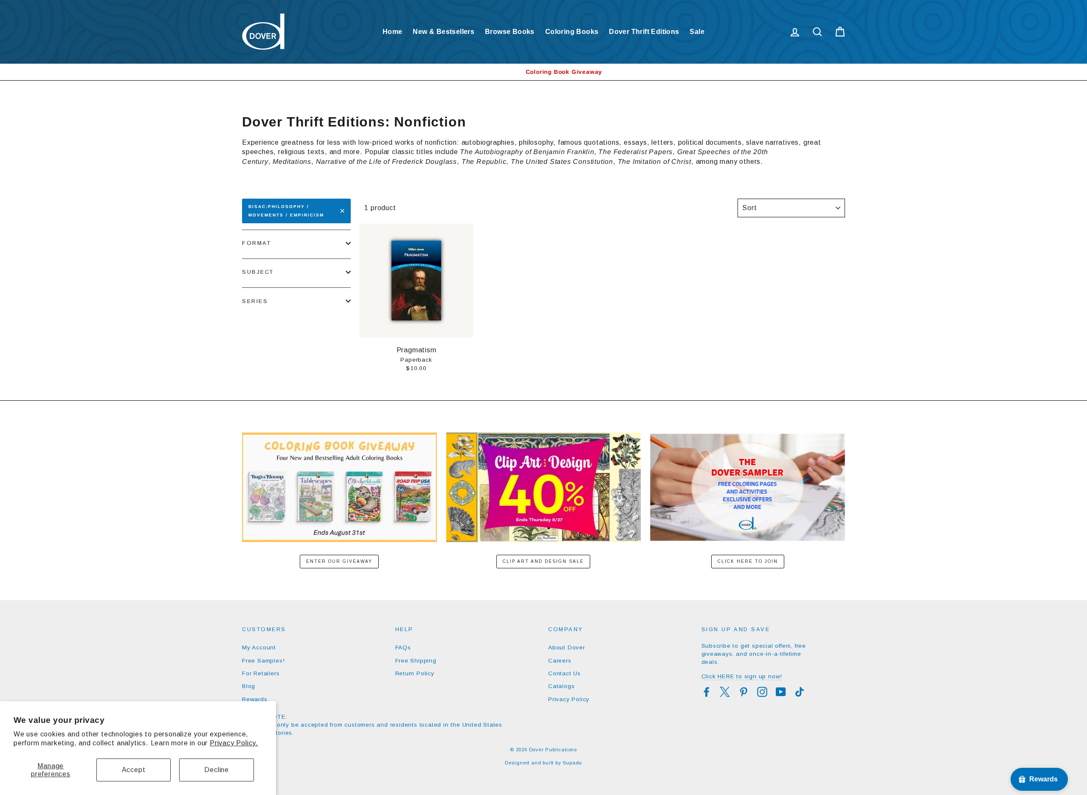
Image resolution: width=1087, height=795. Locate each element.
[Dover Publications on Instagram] (762, 692)
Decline (216, 769)
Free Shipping (415, 660)
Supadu (572, 762)
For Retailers (260, 673)
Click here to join (748, 561)
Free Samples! (263, 660)
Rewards (255, 699)
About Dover (566, 647)
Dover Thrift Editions (644, 31)
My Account (259, 647)
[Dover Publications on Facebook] (706, 692)
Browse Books (510, 31)
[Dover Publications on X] (725, 692)
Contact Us (564, 673)
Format (256, 243)
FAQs (403, 647)
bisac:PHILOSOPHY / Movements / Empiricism (286, 210)
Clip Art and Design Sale (543, 561)
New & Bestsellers (443, 31)
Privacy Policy (568, 699)
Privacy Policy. (234, 743)
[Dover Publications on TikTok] (799, 692)
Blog (248, 686)
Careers (560, 660)
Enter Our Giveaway (339, 561)
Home (393, 31)
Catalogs (561, 686)
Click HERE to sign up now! (742, 676)
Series (255, 301)
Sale (697, 31)
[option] (543, 72)
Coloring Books (572, 31)
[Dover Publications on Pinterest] (743, 692)
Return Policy (414, 673)
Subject (258, 272)
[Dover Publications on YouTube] (781, 692)
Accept (134, 769)
